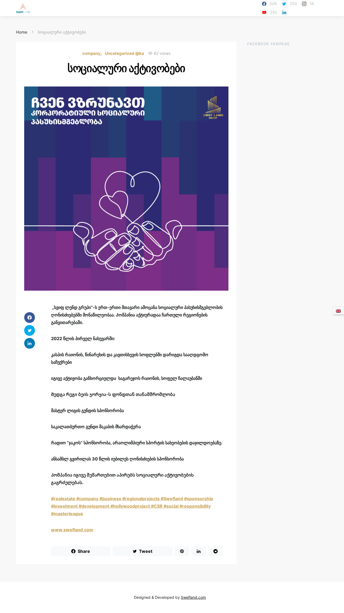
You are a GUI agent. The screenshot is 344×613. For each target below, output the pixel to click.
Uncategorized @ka (124, 53)
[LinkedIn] (284, 12)
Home (21, 32)
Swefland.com (193, 597)
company (91, 53)
